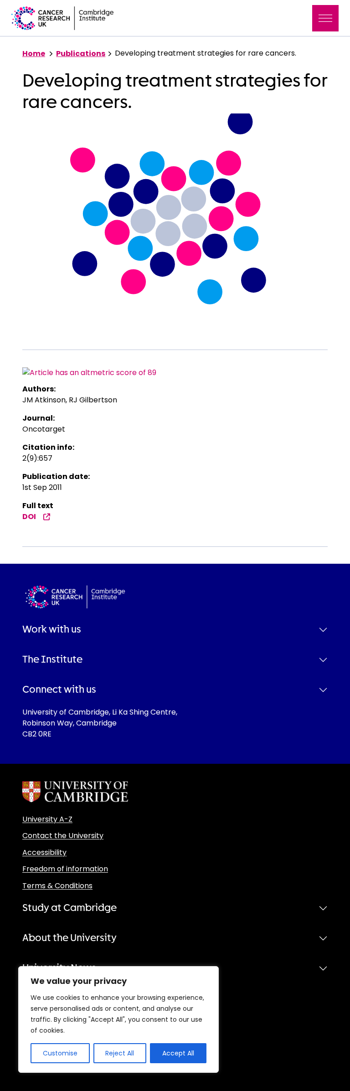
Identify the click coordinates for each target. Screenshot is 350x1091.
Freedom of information (65, 869)
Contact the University (62, 835)
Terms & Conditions (57, 885)
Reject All (119, 1053)
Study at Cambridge (69, 908)
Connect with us (59, 689)
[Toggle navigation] (325, 18)
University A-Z (47, 819)
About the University (69, 938)
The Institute (52, 659)
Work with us (51, 629)
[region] (118, 1019)
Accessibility (44, 852)
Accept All (178, 1053)
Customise (60, 1053)
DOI (29, 516)
